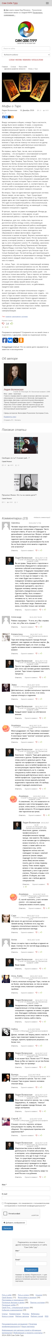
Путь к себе (23, 67)
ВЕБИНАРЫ (27, 59)
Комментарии (15, 1314)
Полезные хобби (9, 1305)
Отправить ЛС (8, 420)
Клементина (17, 634)
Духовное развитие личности (14, 69)
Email (17, 1260)
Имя (3, 1185)
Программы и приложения (13, 1300)
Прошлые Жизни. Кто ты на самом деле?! (19, 495)
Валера (14, 1075)
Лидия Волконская (9, 110)
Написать (7, 1228)
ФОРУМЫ (19, 59)
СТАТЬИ (11, 59)
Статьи (13, 67)
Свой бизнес (7, 1297)
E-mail (4, 1194)
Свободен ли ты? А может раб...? (16, 458)
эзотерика (24, 316)
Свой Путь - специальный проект (15, 1307)
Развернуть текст (10, 417)
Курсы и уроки (8, 1316)
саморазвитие (16, 316)
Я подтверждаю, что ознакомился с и (26, 1204)
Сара (13, 916)
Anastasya (16, 725)
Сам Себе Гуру (10, 3)
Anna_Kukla (16, 976)
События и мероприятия (12, 1310)
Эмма (14, 685)
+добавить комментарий (41, 517)
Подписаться (31, 1270)
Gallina (14, 1029)
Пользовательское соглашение (15, 1324)
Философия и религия (27, 1297)
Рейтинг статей (37, 1316)
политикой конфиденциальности (31, 1206)
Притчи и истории (37, 1302)
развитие (8, 316)
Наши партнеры (28, 1326)
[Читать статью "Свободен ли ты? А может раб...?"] (26, 445)
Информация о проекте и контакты (27, 1333)
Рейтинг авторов (22, 1316)
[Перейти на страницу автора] (15, 374)
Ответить (14, 550)
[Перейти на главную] (26, 32)
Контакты (18, 420)
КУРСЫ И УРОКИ (37, 59)
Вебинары (35, 1314)
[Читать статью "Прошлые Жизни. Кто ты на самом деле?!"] (26, 482)
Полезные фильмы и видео (13, 1302)
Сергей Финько (7, 461)
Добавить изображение (15, 1223)
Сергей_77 (16, 1119)
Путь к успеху (23, 1295)
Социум (39, 1295)
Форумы (25, 1314)
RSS (46, 1316)
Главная (5, 67)
